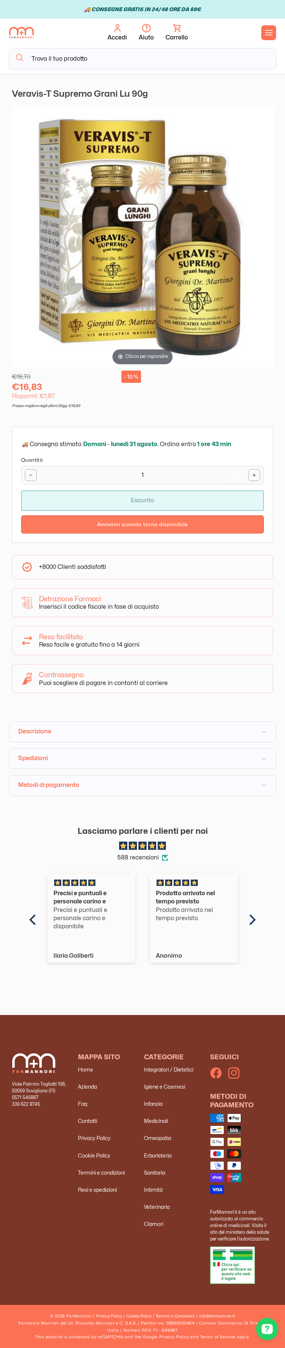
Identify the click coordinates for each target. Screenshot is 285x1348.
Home (85, 1069)
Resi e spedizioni (97, 1190)
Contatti (87, 1121)
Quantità (32, 460)
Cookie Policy (94, 1155)
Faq (82, 1104)
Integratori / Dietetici (168, 1069)
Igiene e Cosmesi (164, 1086)
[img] (142, 846)
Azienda (87, 1086)
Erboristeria (157, 1155)
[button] (177, 33)
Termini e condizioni (101, 1172)
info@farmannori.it (217, 1316)
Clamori (153, 1224)
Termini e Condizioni (175, 1316)
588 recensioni (138, 857)
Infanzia (153, 1104)
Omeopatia (157, 1138)
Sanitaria (154, 1172)
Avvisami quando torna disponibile (142, 524)
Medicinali (156, 1121)
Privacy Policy (94, 1138)
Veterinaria (157, 1207)
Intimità (153, 1190)
